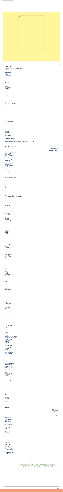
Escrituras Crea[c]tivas (35, 7)
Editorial (28, 7)
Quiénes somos (22, 7)
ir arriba (58, 488)
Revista (16, 7)
